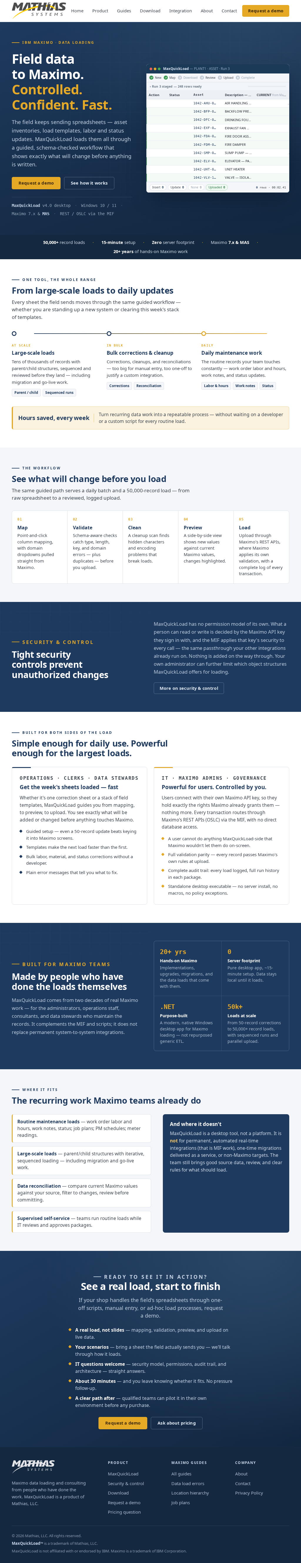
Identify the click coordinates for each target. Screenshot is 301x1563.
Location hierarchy (190, 1493)
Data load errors (187, 1483)
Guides (124, 11)
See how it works (89, 183)
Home (77, 11)
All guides (181, 1474)
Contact (229, 11)
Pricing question (124, 1512)
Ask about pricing (176, 1423)
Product (100, 11)
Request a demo (265, 11)
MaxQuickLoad (123, 1474)
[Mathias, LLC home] (39, 10)
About (207, 11)
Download (150, 11)
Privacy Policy (249, 1493)
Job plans (180, 1502)
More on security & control (189, 688)
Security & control (126, 1483)
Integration (180, 11)
